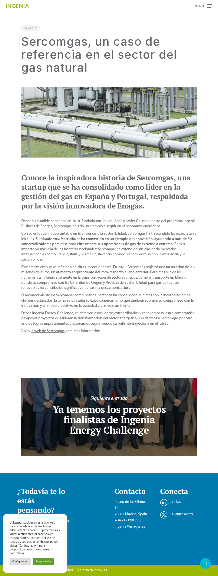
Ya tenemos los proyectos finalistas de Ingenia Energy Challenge (109, 417)
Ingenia (30, 28)
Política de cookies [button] (92, 570)
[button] (203, 6)
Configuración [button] (20, 561)
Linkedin (178, 502)
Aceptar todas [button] (43, 561)
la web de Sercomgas (48, 331)
